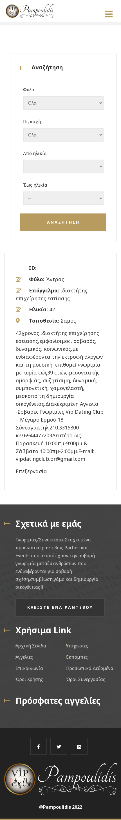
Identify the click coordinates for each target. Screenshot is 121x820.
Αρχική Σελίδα (30, 646)
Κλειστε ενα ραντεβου (60, 607)
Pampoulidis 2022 (62, 807)
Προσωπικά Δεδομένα (89, 668)
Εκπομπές (77, 657)
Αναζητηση (63, 222)
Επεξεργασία (31, 471)
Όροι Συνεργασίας (85, 679)
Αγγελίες (24, 657)
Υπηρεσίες (77, 646)
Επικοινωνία (29, 668)
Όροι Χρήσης (29, 679)
